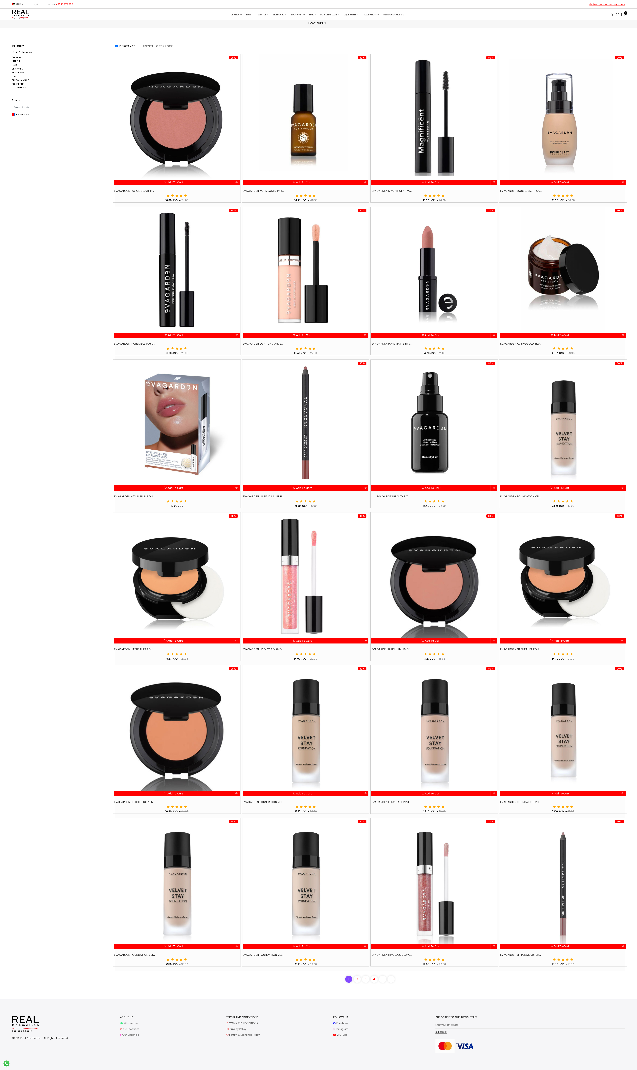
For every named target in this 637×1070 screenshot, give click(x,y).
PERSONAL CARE (329, 14)
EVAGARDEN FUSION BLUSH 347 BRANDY (134, 191)
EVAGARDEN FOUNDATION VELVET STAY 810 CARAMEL (263, 955)
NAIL (311, 14)
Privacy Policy (237, 1029)
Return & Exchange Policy (244, 1034)
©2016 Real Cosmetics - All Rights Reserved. (40, 1038)
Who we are (130, 1023)
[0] (623, 15)
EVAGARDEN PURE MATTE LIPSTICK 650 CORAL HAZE (392, 344)
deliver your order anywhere (607, 4)
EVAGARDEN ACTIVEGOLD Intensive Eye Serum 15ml (263, 191)
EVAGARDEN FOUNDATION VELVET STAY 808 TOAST (134, 955)
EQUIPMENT (350, 14)
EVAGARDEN (22, 114)
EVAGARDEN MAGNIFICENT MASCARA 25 (392, 191)
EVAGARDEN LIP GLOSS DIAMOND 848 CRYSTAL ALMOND (392, 955)
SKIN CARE (278, 14)
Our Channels (130, 1034)
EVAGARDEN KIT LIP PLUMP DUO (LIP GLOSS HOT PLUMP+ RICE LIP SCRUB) (134, 496)
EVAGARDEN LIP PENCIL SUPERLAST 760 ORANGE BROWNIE (263, 496)
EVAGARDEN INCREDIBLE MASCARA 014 (134, 344)
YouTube (342, 1034)
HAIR (248, 14)
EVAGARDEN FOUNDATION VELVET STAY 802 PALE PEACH (263, 802)
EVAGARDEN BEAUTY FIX (392, 496)
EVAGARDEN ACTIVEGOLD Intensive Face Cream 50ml (521, 344)
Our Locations (130, 1029)
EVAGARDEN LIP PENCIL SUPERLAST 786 (521, 955)
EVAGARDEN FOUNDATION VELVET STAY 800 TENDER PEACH (521, 496)
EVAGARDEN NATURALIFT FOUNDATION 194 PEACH (521, 649)
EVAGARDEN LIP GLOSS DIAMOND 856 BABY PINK (263, 649)
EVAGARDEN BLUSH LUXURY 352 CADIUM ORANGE (134, 802)
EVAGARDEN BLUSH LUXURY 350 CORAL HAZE (392, 649)
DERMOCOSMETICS (393, 14)
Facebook (342, 1023)
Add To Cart (175, 182)
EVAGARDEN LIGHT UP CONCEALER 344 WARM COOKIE (263, 344)
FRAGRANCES (370, 14)
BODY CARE (296, 14)
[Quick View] (236, 182)
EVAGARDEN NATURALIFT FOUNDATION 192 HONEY (134, 649)
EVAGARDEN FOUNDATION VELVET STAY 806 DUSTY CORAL (521, 802)
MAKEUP (262, 14)
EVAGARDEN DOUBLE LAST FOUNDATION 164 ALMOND (521, 191)
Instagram (341, 1029)
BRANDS (235, 14)
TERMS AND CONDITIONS (243, 1023)
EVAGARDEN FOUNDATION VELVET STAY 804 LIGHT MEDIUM (392, 802)
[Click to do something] (6, 1063)
